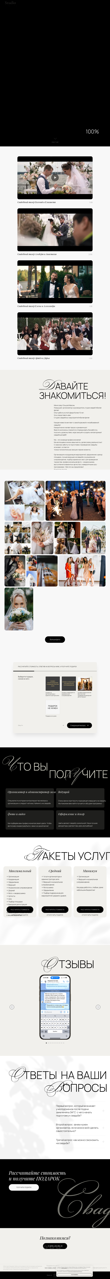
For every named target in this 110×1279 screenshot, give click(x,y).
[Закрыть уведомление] (91, 1267)
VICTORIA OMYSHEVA (53, 1268)
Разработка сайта (53, 1266)
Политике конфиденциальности (75, 1271)
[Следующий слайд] (98, 1007)
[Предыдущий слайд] (12, 1007)
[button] (20, 909)
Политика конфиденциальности (95, 1268)
